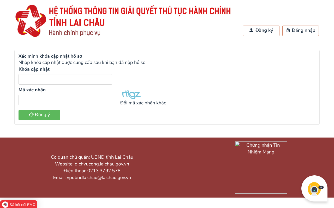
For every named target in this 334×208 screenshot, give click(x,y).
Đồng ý (42, 115)
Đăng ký (263, 30)
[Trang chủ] (125, 37)
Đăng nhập (303, 30)
